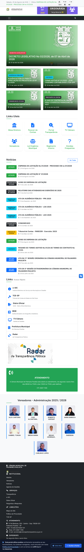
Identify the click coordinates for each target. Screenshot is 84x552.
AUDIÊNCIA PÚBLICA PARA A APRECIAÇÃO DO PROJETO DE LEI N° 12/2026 (22, 80)
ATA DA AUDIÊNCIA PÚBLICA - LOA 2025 (34, 207)
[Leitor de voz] (69, 4)
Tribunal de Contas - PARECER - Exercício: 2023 (37, 231)
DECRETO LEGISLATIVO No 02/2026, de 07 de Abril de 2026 (39, 58)
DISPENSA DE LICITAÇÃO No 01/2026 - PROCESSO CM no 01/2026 (45, 166)
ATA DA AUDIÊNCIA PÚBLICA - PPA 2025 (34, 199)
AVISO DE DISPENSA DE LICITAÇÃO (32, 182)
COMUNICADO (24, 223)
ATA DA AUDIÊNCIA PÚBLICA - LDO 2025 (34, 215)
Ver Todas (73, 160)
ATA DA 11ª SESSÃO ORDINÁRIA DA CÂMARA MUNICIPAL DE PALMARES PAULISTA (47, 259)
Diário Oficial (10, 500)
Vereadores (10, 480)
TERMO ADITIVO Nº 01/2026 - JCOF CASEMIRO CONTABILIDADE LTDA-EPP (60, 81)
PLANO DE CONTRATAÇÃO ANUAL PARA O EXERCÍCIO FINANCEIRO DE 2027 (59, 102)
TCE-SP (9, 517)
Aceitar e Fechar (73, 545)
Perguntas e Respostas (14, 503)
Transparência (11, 494)
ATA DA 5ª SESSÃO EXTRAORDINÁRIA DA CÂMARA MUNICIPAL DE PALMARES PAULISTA (45, 270)
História (8, 477)
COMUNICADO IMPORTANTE (19, 104)
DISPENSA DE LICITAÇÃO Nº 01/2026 (33, 174)
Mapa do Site (10, 511)
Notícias (9, 484)
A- (71, 2)
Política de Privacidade (14, 514)
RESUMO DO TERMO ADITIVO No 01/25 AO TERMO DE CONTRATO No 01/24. (46, 249)
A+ (65, 2)
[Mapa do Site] (59, 1)
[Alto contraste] (65, 4)
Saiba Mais (58, 545)
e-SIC (8, 497)
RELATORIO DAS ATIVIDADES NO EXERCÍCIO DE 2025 (39, 190)
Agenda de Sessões (13, 487)
